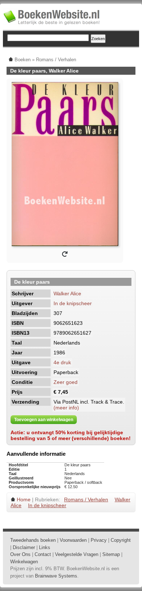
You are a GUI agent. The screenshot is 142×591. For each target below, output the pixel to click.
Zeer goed (66, 382)
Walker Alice (67, 293)
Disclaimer (24, 547)
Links (44, 547)
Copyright (121, 540)
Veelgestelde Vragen (76, 554)
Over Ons (20, 554)
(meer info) (66, 408)
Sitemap (111, 554)
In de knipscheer (73, 303)
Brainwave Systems (56, 576)
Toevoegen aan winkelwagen (43, 419)
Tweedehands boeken (33, 540)
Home (24, 499)
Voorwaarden (73, 540)
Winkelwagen (24, 561)
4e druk (62, 362)
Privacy (99, 540)
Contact (43, 554)
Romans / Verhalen (86, 499)
